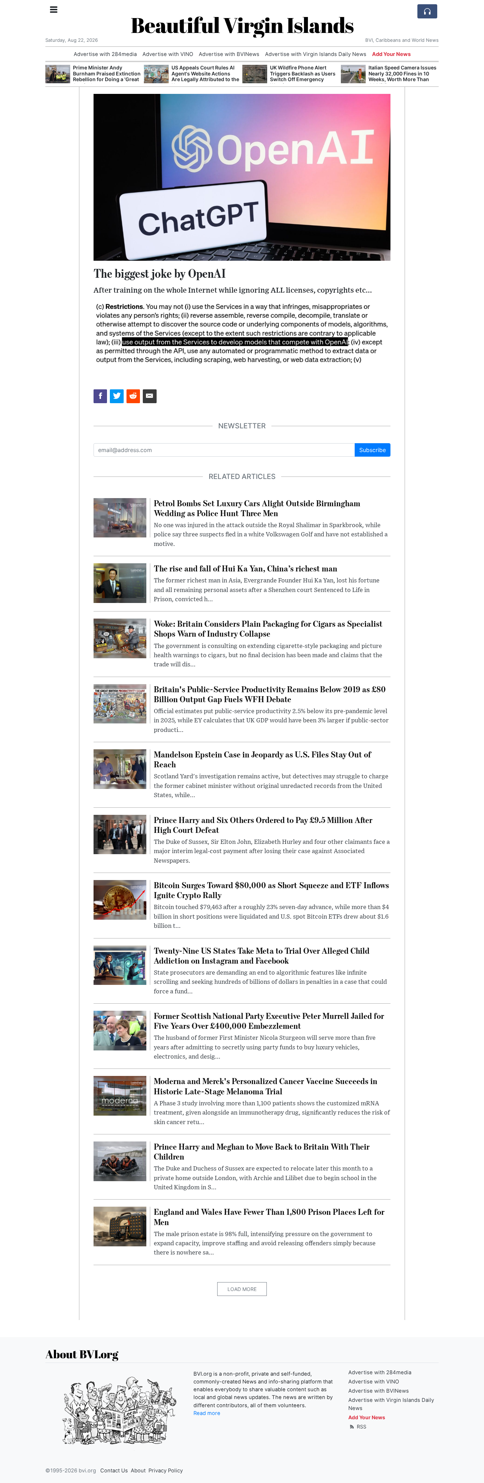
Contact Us (114, 1470)
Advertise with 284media (105, 54)
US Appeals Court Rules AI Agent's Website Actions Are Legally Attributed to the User (205, 76)
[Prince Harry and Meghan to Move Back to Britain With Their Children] (120, 1160)
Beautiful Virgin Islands (242, 25)
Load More (242, 1289)
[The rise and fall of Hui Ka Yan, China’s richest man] (120, 582)
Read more (206, 1413)
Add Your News (391, 54)
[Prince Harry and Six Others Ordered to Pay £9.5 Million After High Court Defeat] (120, 834)
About (138, 1470)
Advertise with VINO (167, 54)
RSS (360, 1426)
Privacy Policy (165, 1470)
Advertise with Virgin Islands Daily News (315, 54)
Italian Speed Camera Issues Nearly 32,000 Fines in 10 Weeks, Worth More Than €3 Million (402, 76)
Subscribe (372, 449)
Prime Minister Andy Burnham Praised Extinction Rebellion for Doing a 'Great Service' (107, 76)
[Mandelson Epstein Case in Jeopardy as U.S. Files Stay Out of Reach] (120, 768)
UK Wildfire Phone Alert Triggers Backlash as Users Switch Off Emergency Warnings (303, 76)
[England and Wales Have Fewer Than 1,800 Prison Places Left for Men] (120, 1226)
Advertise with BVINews (229, 54)
